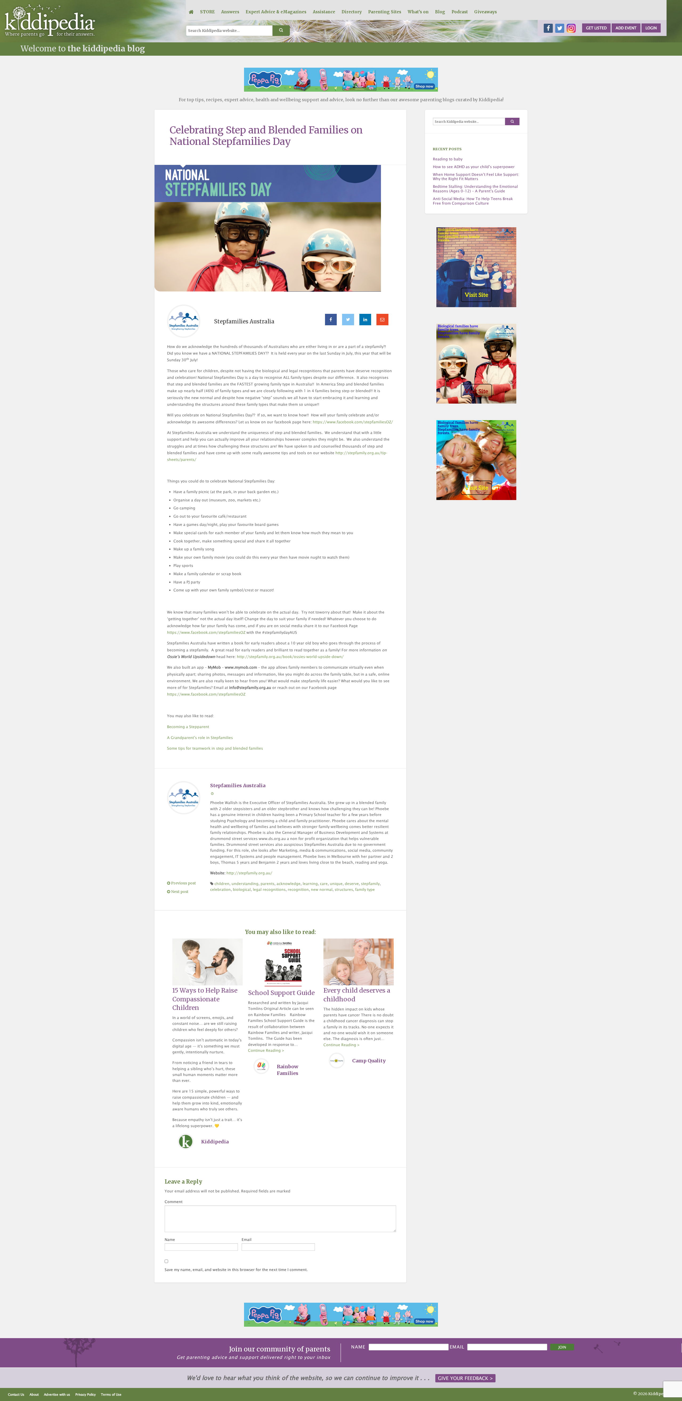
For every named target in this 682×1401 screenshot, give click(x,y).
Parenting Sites (384, 11)
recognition (298, 889)
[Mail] (382, 320)
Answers (230, 11)
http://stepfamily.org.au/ (249, 873)
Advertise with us (57, 1394)
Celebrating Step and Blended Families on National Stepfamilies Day (266, 136)
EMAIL (457, 1347)
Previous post (183, 883)
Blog (440, 11)
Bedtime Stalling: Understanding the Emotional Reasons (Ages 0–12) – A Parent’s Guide (475, 188)
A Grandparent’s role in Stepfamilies (200, 737)
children (221, 883)
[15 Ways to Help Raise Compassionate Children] (207, 961)
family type (365, 889)
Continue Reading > (266, 1050)
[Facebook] (331, 320)
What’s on (418, 11)
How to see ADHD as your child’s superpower (474, 167)
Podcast (460, 11)
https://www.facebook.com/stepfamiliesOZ (206, 632)
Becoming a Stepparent (188, 726)
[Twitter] (348, 320)
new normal (321, 889)
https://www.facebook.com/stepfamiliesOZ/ (353, 422)
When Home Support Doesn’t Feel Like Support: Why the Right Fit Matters (476, 176)
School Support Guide (281, 993)
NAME (358, 1347)
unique (336, 883)
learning (310, 883)
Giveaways (485, 11)
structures (344, 889)
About (34, 1394)
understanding (245, 883)
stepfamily (370, 883)
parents (267, 883)
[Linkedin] (365, 320)
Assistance (324, 11)
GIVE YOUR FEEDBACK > (465, 1378)
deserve (352, 883)
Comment (173, 1201)
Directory (352, 11)
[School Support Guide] (283, 962)
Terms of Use (111, 1394)
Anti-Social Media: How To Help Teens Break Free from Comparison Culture (473, 201)
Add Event (626, 28)
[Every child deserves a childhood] (358, 961)
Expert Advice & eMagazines (276, 11)
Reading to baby (447, 159)
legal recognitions (269, 889)
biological (242, 889)
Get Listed (596, 28)
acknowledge (289, 883)
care (324, 883)
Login (651, 28)
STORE (207, 11)
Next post (179, 892)
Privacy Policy (85, 1394)
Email (246, 1239)
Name (170, 1239)
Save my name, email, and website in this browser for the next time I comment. (236, 1269)
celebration (220, 889)
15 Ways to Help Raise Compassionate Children (204, 999)
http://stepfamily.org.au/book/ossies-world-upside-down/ (290, 656)
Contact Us (16, 1394)
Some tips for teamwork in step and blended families (215, 748)
